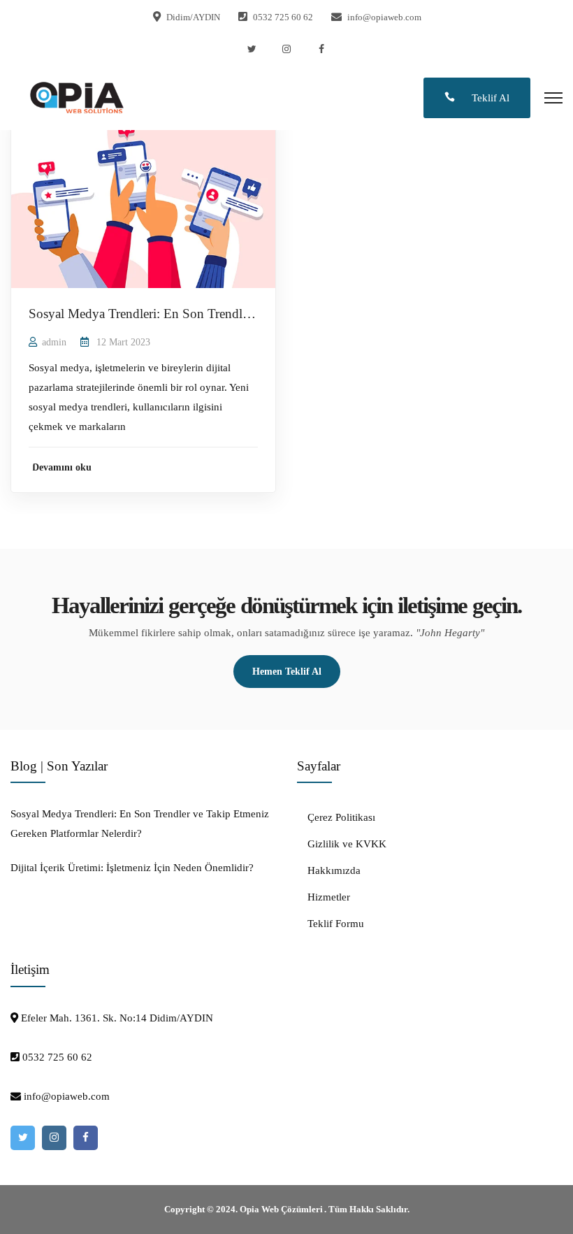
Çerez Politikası (341, 817)
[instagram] (286, 49)
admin (54, 342)
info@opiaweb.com (384, 17)
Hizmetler (328, 897)
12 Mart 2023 (123, 342)
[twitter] (251, 49)
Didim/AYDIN (193, 17)
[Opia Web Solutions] (76, 96)
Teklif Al (489, 97)
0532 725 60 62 (283, 17)
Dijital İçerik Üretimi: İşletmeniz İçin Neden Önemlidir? (132, 867)
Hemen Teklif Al (286, 671)
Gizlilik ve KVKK (346, 843)
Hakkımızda (334, 870)
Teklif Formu (335, 923)
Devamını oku (62, 467)
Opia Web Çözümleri (281, 1209)
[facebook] (321, 49)
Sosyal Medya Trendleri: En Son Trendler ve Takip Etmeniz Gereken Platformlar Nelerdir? (139, 823)
